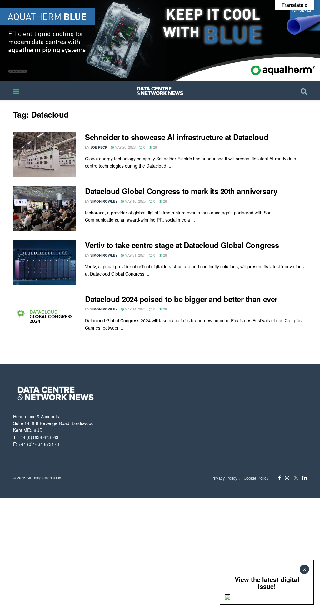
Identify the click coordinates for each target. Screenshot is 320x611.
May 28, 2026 (125, 146)
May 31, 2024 (135, 254)
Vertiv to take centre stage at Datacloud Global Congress (182, 245)
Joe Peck (99, 147)
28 (154, 146)
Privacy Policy (224, 478)
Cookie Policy (256, 478)
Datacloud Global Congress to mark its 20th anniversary (181, 191)
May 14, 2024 (135, 308)
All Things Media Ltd (44, 477)
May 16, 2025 (135, 200)
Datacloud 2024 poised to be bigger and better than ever (181, 299)
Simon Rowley (104, 201)
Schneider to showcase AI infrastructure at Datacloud (176, 137)
